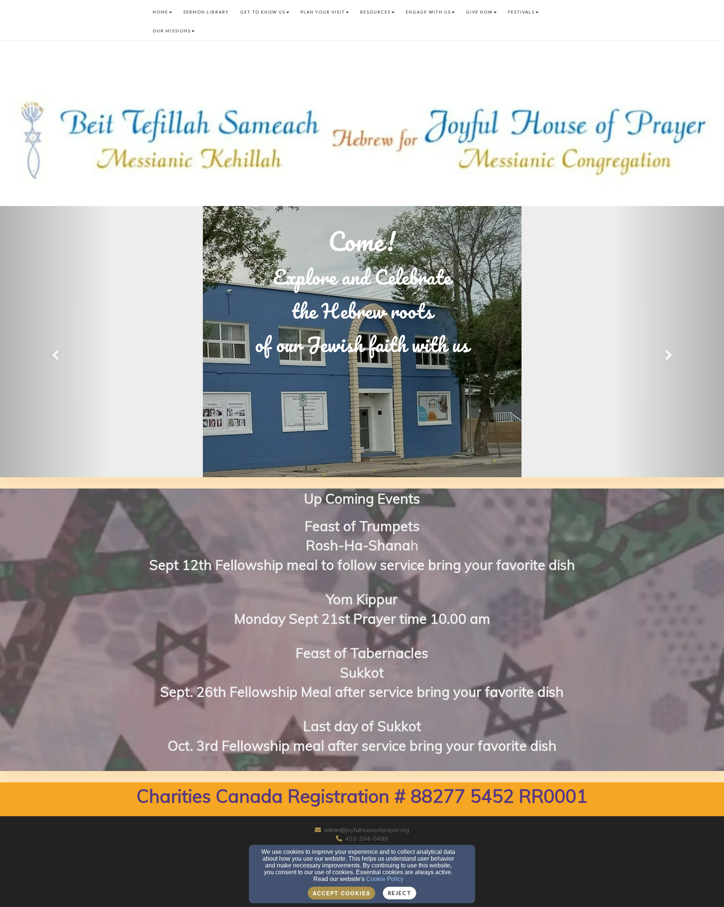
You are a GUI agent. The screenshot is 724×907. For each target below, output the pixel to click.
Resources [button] (375, 11)
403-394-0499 (366, 838)
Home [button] (160, 11)
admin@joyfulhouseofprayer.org (366, 830)
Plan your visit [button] (323, 11)
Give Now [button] (479, 11)
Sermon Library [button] (206, 11)
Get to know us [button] (262, 11)
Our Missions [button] (172, 30)
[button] (54, 353)
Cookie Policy (384, 879)
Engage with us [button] (428, 11)
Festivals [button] (521, 11)
